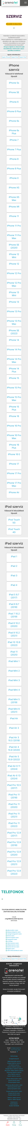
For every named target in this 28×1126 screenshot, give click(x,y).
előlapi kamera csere (13, 945)
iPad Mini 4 (14, 690)
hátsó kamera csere (13, 943)
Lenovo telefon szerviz (14, 1067)
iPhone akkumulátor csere (14, 1078)
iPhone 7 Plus (14, 149)
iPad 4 (14, 585)
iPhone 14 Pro (14, 349)
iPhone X (14, 178)
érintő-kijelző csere (13, 937)
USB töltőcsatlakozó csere (15, 950)
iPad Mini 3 (14, 680)
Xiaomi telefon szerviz (14, 1076)
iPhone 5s (14, 83)
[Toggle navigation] (25, 2)
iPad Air (14, 718)
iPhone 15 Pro (14, 387)
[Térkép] (14, 1123)
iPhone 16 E (14, 454)
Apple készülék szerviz (14, 1061)
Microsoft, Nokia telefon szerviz (14, 1070)
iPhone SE (14, 92)
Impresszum (14, 1102)
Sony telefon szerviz (14, 1074)
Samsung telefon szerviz (14, 1072)
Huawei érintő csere (14, 1093)
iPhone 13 (14, 302)
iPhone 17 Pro (14, 473)
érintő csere (10, 935)
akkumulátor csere (12, 930)
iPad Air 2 (14, 728)
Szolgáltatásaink (14, 1058)
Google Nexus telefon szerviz (14, 1068)
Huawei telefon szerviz (14, 1063)
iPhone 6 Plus (14, 111)
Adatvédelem (14, 1104)
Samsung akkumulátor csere (14, 1085)
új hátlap (9, 941)
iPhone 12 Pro (14, 273)
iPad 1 (14, 556)
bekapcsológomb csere (13, 932)
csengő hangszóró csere (14, 934)
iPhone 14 (14, 340)
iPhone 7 (14, 140)
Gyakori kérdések (14, 1105)
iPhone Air (14, 492)
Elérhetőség (14, 1056)
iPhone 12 (14, 263)
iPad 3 (14, 575)
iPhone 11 (14, 216)
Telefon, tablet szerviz (14, 1097)
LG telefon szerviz (14, 1065)
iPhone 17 (14, 464)
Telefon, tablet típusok (14, 1099)
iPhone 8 (14, 159)
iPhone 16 (14, 416)
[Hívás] (20, 1123)
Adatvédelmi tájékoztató (12, 1118)
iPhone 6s (14, 121)
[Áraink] (8, 1123)
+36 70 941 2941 (15, 1050)
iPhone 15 (14, 378)
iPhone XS (14, 187)
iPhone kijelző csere (14, 1082)
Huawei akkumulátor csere (14, 1091)
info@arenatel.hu (16, 1048)
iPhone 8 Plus (14, 168)
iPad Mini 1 (14, 661)
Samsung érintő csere (14, 1087)
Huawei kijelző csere (14, 1095)
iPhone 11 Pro (14, 225)
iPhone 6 (14, 102)
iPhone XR (14, 206)
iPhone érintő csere (14, 1080)
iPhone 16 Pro (14, 425)
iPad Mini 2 (14, 670)
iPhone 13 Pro (14, 311)
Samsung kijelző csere (14, 1088)
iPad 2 (14, 566)
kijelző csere (10, 948)
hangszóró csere (12, 939)
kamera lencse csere (13, 947)
